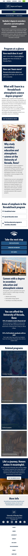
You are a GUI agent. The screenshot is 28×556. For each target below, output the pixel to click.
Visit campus (14, 252)
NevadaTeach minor (9, 211)
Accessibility (14, 535)
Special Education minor (11, 217)
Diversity (14, 538)
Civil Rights (14, 542)
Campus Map (14, 554)
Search (19, 1)
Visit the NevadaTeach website (10, 119)
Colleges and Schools (10, 15)
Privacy (14, 550)
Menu (14, 12)
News (4, 1)
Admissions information (14, 247)
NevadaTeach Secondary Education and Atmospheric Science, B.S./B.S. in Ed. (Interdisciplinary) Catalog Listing (14, 503)
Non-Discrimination (14, 546)
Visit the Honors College (14, 478)
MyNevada (9, 1)
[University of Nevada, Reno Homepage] (14, 512)
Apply (24, 1)
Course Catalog (19, 15)
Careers (14, 531)
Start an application (14, 243)
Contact (14, 527)
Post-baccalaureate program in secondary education (13, 223)
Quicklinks (14, 1)
